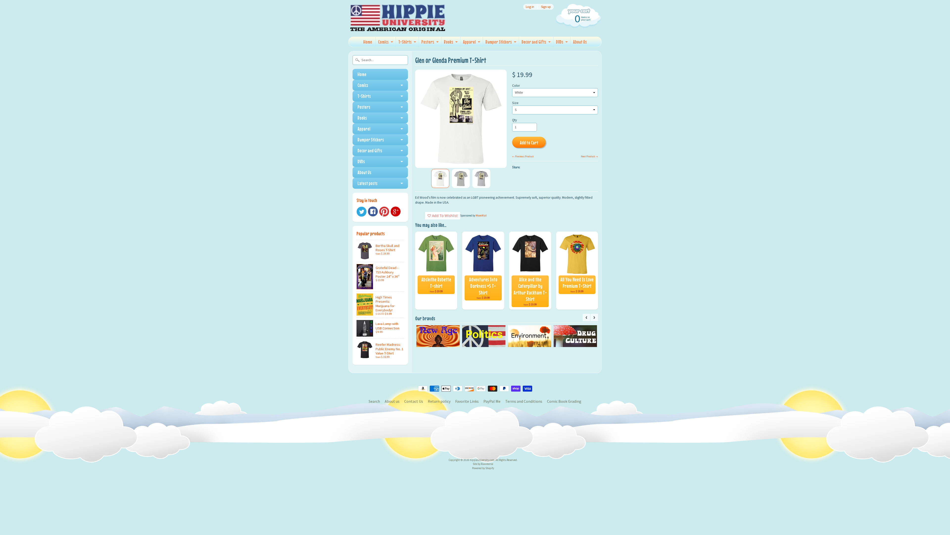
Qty (514, 120)
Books (448, 42)
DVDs (559, 42)
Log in (530, 6)
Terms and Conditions (523, 401)
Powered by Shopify (483, 468)
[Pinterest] (384, 211)
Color (516, 85)
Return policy (439, 401)
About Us (580, 42)
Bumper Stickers (498, 42)
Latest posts (367, 183)
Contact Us (413, 401)
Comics (383, 42)
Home (367, 42)
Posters (427, 42)
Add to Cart (529, 142)
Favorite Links (467, 401)
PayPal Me (491, 401)
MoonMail (481, 215)
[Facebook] (373, 211)
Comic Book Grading (564, 401)
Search (374, 401)
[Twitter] (361, 212)
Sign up (546, 6)
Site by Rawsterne (483, 464)
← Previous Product (523, 156)
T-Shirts (405, 42)
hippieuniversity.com (482, 460)
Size (515, 103)
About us (392, 401)
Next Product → (589, 156)
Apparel (469, 42)
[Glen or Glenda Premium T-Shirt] (440, 178)
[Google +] (396, 211)
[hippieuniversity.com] (397, 26)
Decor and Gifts (534, 42)
